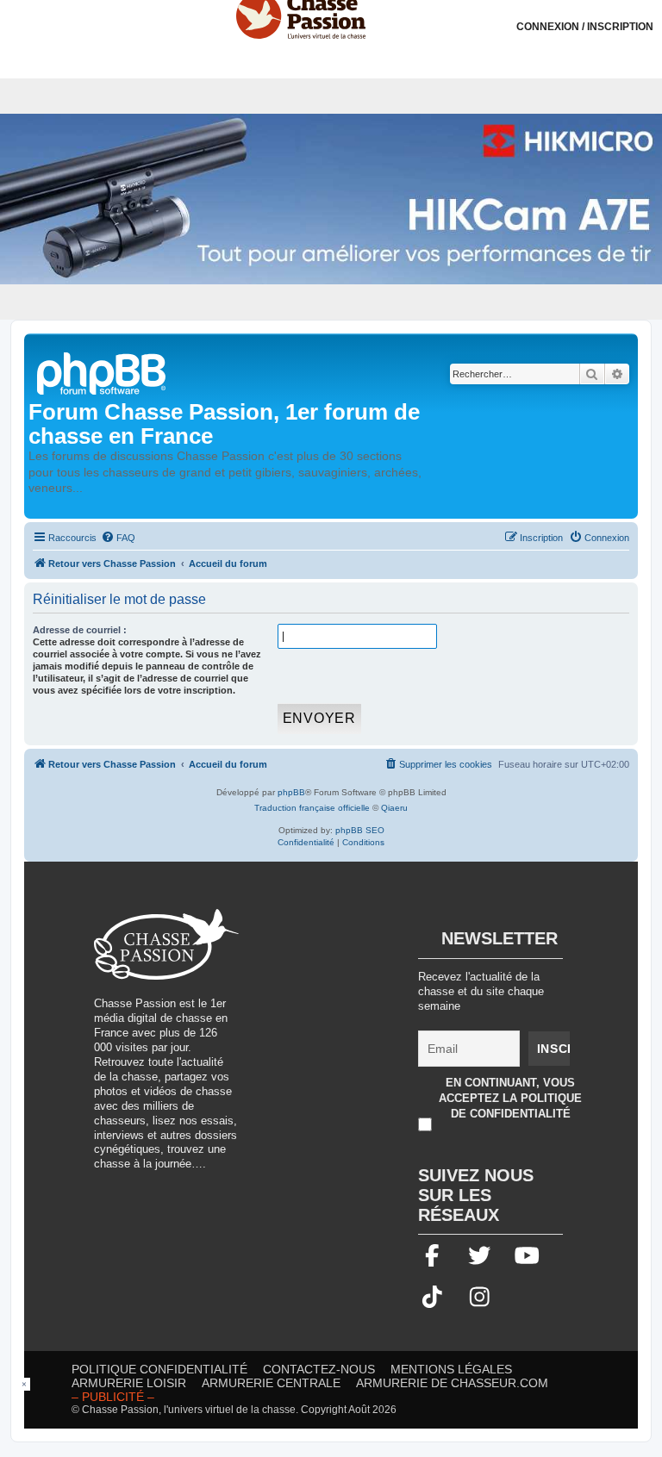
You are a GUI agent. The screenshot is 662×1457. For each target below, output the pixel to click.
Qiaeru (394, 808)
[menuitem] (118, 537)
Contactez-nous (319, 1369)
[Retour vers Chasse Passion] (102, 372)
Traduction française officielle (312, 808)
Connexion (584, 27)
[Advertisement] (401, 1029)
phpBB (291, 792)
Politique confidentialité (159, 1369)
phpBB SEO (359, 830)
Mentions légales (451, 1369)
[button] (649, 13)
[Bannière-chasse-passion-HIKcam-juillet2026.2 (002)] (331, 199)
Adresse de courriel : (80, 630)
